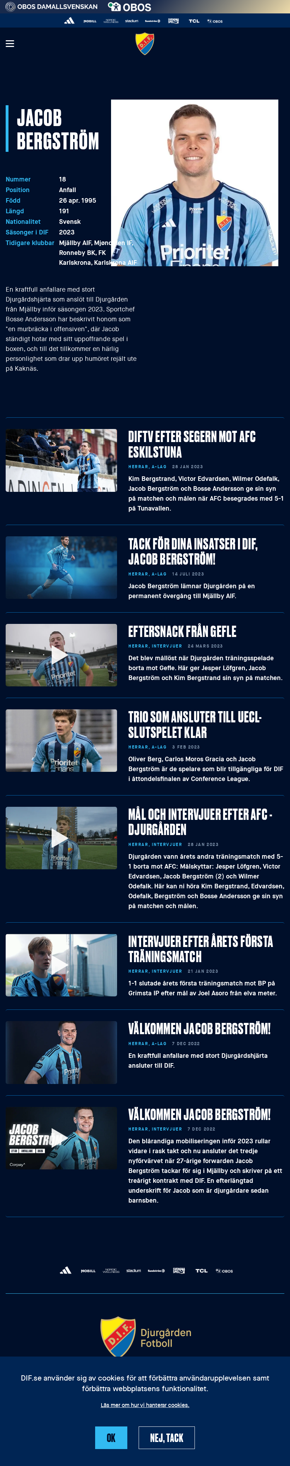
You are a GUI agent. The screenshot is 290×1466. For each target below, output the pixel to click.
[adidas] (69, 21)
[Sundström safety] (152, 21)
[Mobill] (90, 21)
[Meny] (9, 44)
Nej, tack (166, 1437)
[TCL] (194, 21)
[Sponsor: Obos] (129, 5)
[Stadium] (131, 21)
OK (111, 1437)
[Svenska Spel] (173, 21)
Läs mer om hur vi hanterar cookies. (145, 1405)
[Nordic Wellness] (110, 21)
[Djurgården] (145, 43)
